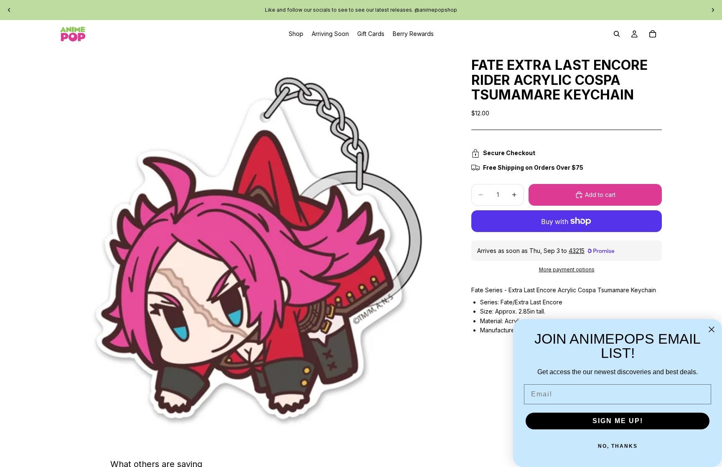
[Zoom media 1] (255, 243)
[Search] (617, 34)
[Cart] (652, 34)
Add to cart (600, 194)
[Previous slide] (9, 10)
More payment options (567, 270)
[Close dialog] (711, 329)
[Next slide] (713, 10)
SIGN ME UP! (617, 420)
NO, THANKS (618, 446)
